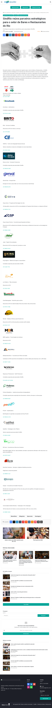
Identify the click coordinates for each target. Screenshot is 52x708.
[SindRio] (10, 2)
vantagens (38, 516)
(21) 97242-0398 (7, 113)
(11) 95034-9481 (6, 435)
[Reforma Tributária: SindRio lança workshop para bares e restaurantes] (6, 599)
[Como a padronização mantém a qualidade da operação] (10, 555)
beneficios (14, 516)
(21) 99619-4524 (6, 248)
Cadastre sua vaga (36, 7)
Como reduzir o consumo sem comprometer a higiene (22, 666)
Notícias (15, 15)
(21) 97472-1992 (6, 306)
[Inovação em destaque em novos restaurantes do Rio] (6, 588)
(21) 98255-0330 (7, 343)
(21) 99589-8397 (6, 398)
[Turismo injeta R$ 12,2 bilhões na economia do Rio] (6, 582)
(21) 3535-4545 (6, 150)
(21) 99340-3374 (7, 417)
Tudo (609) (26, 604)
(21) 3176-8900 (6, 131)
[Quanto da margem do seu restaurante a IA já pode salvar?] (42, 555)
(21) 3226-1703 (6, 266)
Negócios (22, 516)
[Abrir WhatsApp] (49, 705)
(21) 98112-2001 (6, 493)
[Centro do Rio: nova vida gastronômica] (6, 593)
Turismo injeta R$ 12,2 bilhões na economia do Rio (21, 580)
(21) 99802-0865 (6, 230)
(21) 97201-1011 (6, 325)
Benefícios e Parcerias (11, 12)
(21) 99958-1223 (6, 473)
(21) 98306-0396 (7, 168)
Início (5, 12)
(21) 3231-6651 (6, 96)
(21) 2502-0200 (6, 288)
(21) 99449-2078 (6, 186)
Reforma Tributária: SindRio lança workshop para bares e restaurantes (26, 597)
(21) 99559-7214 (6, 209)
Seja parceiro (25, 7)
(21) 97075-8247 (6, 455)
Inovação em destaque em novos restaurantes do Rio (22, 586)
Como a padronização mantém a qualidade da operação (22, 644)
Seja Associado (15, 7)
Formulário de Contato (8, 380)
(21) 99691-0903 (6, 512)
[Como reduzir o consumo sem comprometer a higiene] (6, 668)
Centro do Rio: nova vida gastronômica (19, 591)
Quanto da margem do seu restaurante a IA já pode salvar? (23, 575)
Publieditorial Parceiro (23, 15)
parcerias (30, 516)
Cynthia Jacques (8, 31)
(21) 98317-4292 (6, 362)
